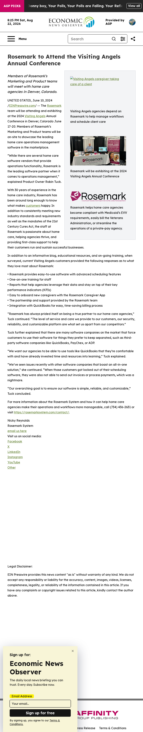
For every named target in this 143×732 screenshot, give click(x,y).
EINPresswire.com (22, 105)
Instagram (15, 457)
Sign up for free (40, 713)
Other (11, 467)
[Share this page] (133, 39)
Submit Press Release (80, 728)
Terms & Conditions (112, 728)
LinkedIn (13, 452)
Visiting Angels (35, 116)
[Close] (72, 651)
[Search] (113, 39)
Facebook (14, 441)
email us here (17, 431)
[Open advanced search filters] (122, 39)
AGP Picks (12, 6)
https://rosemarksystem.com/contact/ (41, 412)
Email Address (22, 696)
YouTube (13, 462)
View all (134, 6)
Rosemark (54, 105)
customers (33, 205)
